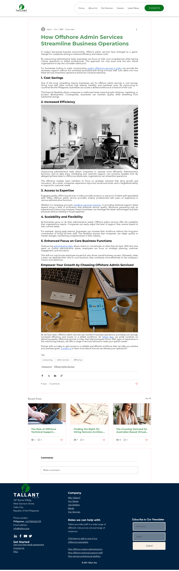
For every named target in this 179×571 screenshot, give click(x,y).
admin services (63, 360)
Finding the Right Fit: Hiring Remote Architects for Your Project (89, 430)
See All (148, 398)
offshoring (78, 360)
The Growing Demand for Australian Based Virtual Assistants (131, 430)
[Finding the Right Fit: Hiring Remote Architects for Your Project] (90, 414)
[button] (28, 544)
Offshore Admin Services (64, 366)
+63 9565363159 (32, 521)
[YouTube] (25, 536)
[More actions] (136, 29)
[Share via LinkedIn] (55, 375)
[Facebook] (20, 536)
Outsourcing (47, 366)
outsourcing (48, 360)
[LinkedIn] (15, 536)
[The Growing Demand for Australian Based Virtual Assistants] (132, 414)
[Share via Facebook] (42, 375)
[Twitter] (30, 536)
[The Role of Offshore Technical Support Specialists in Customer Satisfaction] (47, 414)
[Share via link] (61, 375)
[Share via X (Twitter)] (48, 375)
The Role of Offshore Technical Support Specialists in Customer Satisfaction (45, 430)
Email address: (20, 525)
